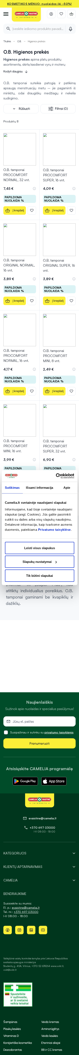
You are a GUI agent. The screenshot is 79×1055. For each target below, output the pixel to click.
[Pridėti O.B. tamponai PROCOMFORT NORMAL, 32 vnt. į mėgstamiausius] (32, 210)
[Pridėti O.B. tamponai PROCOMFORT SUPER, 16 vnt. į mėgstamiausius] (71, 210)
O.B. (19, 41)
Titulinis (7, 41)
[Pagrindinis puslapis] (26, 15)
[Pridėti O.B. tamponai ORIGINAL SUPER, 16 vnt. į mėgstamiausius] (71, 301)
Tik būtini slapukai (39, 575)
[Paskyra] (51, 14)
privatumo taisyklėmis (59, 732)
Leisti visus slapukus (39, 548)
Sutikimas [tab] (12, 487)
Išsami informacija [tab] (39, 487)
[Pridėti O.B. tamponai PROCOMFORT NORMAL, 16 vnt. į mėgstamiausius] (32, 391)
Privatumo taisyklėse (54, 529)
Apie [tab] (66, 487)
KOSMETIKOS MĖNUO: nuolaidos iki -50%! (39, 3)
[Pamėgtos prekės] (61, 14)
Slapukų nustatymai (37, 561)
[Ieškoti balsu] (70, 28)
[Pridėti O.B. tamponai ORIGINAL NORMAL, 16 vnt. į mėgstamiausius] (32, 301)
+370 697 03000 (42, 827)
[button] (34, 188)
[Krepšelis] (71, 14)
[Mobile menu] (6, 14)
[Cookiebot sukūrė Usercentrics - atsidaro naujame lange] (56, 476)
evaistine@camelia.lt (26, 907)
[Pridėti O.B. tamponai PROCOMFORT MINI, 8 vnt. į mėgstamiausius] (71, 391)
